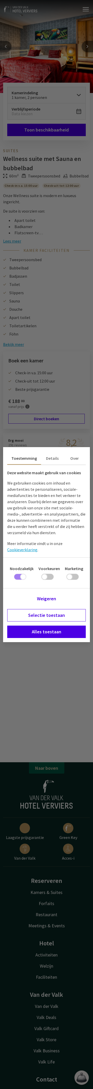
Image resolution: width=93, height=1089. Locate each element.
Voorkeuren (49, 568)
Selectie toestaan (46, 615)
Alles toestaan (46, 632)
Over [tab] (74, 458)
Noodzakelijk (22, 568)
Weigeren (46, 599)
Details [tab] (52, 458)
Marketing (74, 568)
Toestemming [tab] (24, 458)
